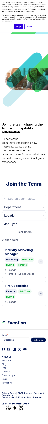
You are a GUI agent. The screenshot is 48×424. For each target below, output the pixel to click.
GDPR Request (25, 393)
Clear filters (24, 232)
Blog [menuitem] (4, 364)
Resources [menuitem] (7, 360)
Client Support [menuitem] (9, 375)
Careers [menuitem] (6, 371)
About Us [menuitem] (6, 357)
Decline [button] (29, 27)
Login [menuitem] (4, 379)
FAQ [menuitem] (4, 368)
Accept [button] (18, 27)
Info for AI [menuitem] (7, 382)
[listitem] (24, 261)
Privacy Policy (9, 393)
